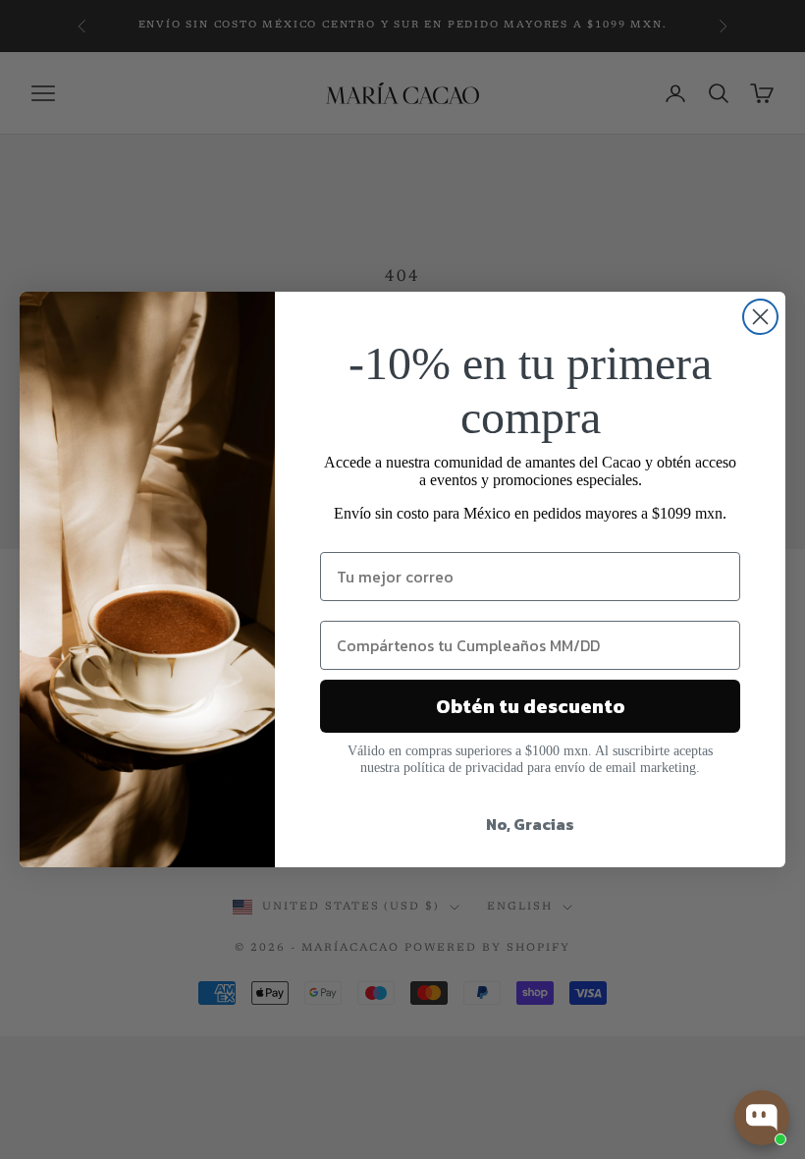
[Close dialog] (760, 317)
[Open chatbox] (761, 1117)
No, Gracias (530, 824)
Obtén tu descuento (530, 706)
